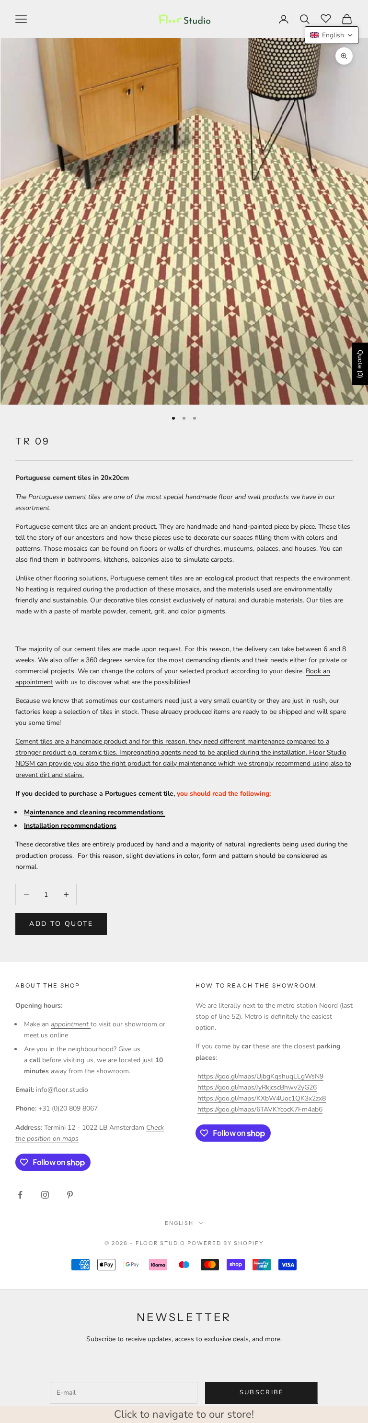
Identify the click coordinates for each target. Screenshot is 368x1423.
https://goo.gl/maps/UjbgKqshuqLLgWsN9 (260, 1076)
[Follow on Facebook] (20, 1195)
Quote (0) (360, 364)
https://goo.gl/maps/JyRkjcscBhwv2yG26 (257, 1087)
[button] (331, 35)
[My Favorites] (326, 17)
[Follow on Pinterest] (70, 1195)
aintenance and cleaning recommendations (97, 812)
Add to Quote (61, 923)
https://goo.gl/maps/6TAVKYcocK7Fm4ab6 (259, 1109)
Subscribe (262, 1392)
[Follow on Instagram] (45, 1195)
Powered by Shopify (225, 1243)
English (179, 1223)
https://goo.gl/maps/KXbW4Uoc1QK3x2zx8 (261, 1098)
